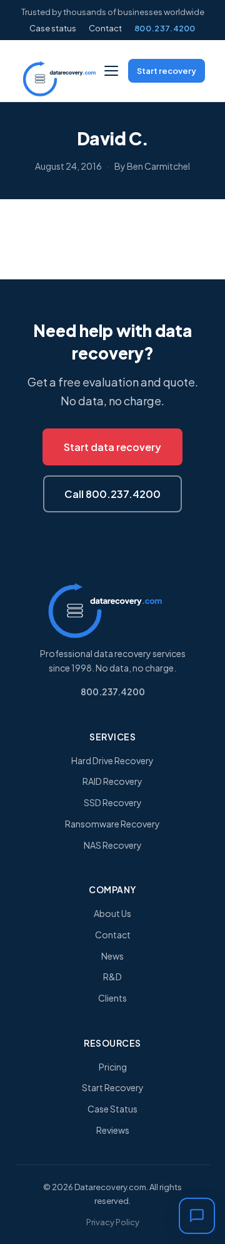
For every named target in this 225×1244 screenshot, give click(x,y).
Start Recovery (113, 1087)
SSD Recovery (113, 802)
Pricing (113, 1066)
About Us (112, 913)
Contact (105, 28)
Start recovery (166, 71)
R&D (112, 976)
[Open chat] (197, 1216)
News (112, 956)
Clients (112, 997)
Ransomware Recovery (112, 823)
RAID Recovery (112, 781)
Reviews (112, 1130)
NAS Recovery (113, 845)
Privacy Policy (112, 1222)
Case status (52, 28)
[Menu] (111, 71)
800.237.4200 (165, 28)
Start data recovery (112, 447)
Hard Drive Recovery (112, 760)
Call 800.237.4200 (112, 493)
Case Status (113, 1108)
